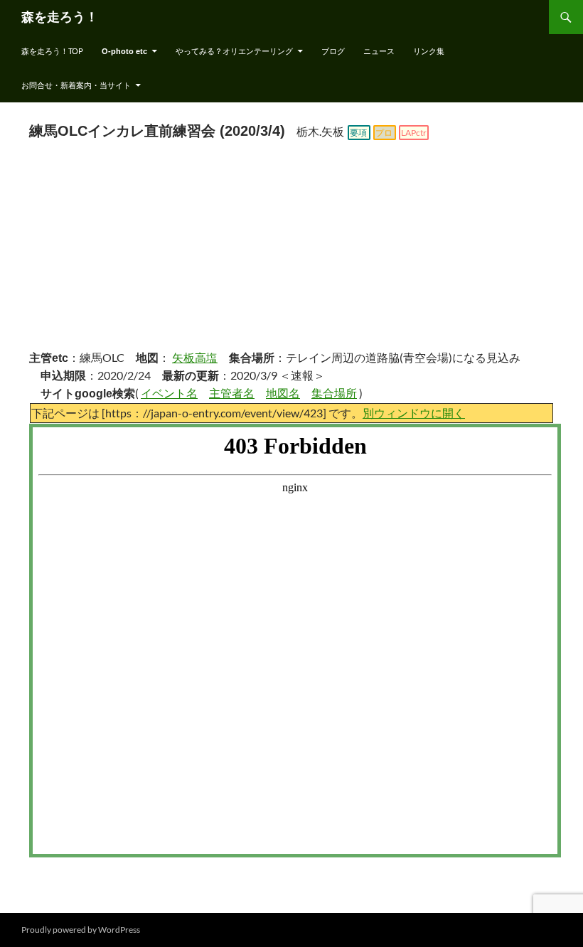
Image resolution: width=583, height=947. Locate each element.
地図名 (283, 393)
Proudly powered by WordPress (80, 929)
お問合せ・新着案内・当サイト (76, 85)
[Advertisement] (291, 248)
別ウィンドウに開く (414, 412)
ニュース (379, 50)
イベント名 (169, 393)
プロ (383, 132)
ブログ (333, 50)
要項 (358, 132)
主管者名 (232, 393)
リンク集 (428, 50)
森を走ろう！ (59, 17)
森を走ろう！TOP (52, 50)
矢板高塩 (195, 357)
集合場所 (334, 393)
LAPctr (414, 132)
